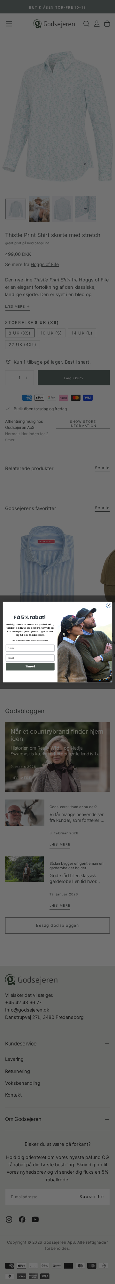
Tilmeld (30, 666)
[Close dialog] (108, 605)
